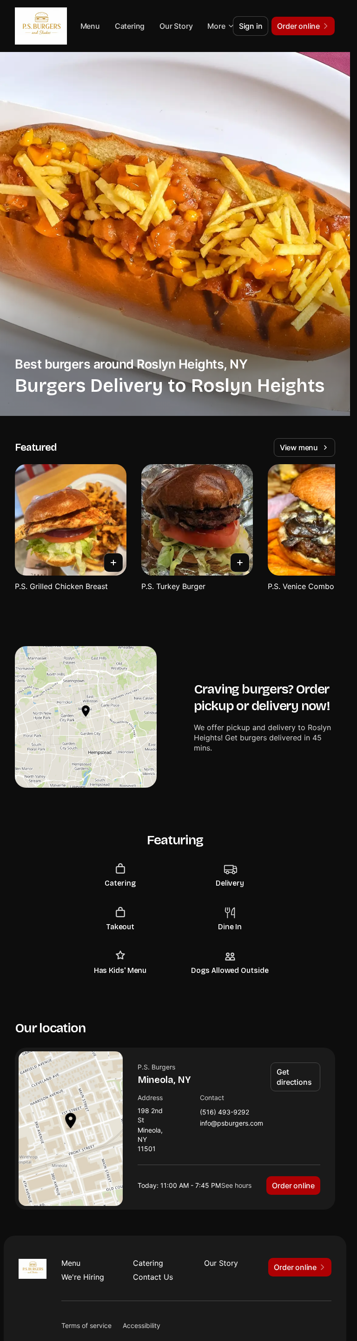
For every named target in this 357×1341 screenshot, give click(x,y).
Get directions (294, 1077)
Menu (127, 26)
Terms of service (86, 1325)
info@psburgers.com (231, 1123)
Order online (293, 1185)
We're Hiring (82, 1277)
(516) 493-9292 (224, 1112)
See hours (236, 1185)
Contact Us (153, 1277)
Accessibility (141, 1325)
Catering (167, 26)
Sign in (251, 26)
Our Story (221, 1263)
